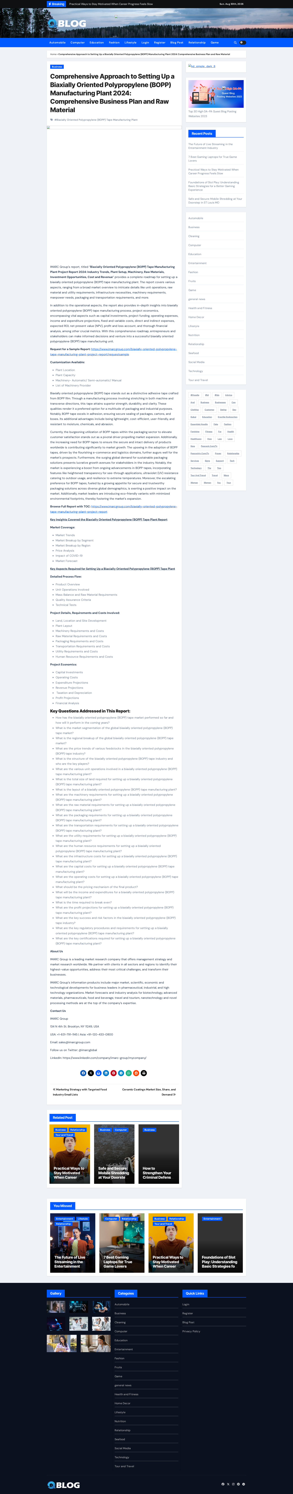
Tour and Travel (64, 1134)
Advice (228, 395)
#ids (217, 395)
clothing (195, 409)
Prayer (218, 453)
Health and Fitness (200, 308)
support (220, 460)
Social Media (196, 362)
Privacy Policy (191, 1331)
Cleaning (194, 236)
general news (196, 299)
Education (97, 42)
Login (145, 42)
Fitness (208, 431)
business (205, 402)
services (195, 460)
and (193, 402)
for (219, 431)
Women (207, 482)
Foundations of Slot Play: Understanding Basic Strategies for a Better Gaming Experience (213, 186)
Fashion (114, 42)
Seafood (193, 353)
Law (220, 439)
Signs (207, 460)
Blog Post (176, 42)
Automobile (57, 42)
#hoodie (195, 395)
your (229, 482)
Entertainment (197, 263)
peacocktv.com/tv (200, 453)
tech (232, 460)
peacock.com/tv (209, 446)
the (209, 468)
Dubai (193, 417)
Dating (223, 409)
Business (57, 66)
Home (53, 54)
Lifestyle (130, 42)
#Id (207, 395)
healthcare (196, 439)
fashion (227, 424)
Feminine (195, 431)
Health (230, 431)
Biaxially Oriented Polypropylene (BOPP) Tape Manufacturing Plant (97, 120)
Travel (215, 475)
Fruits (192, 281)
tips (219, 468)
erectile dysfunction (227, 417)
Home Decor (196, 317)
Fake (216, 424)
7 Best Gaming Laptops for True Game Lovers (118, 1261)
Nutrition (194, 335)
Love (230, 439)
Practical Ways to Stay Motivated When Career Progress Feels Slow (69, 1177)
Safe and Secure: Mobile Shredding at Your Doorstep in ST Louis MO (113, 1175)
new (193, 446)
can (234, 402)
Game (215, 42)
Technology (195, 371)
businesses (220, 402)
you (219, 482)
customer (209, 409)
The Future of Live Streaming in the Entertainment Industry (210, 146)
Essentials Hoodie (199, 424)
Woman (194, 482)
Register (159, 42)
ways (226, 475)
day (234, 409)
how (209, 439)
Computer (78, 42)
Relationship (197, 42)
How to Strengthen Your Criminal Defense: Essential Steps (158, 1175)
